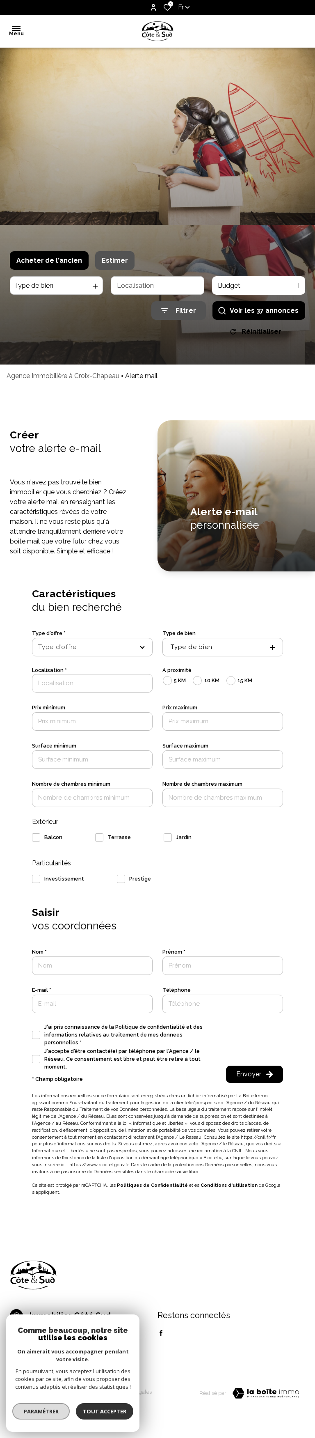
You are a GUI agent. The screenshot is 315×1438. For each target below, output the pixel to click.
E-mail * (41, 990)
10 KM (211, 680)
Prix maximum (179, 707)
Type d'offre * (49, 633)
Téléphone (176, 990)
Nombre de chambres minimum (71, 784)
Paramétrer (41, 1411)
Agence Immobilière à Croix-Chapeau (63, 376)
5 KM (180, 680)
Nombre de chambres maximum (202, 784)
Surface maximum (185, 746)
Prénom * (173, 952)
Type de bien (179, 633)
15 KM (244, 680)
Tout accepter (104, 1411)
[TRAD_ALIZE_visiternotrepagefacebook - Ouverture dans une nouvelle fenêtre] (161, 1333)
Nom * (39, 952)
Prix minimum (48, 707)
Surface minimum (54, 746)
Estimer (115, 260)
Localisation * (49, 670)
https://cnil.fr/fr (258, 1137)
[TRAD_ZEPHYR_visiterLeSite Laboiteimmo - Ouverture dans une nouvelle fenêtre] (265, 1393)
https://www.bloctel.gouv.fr (98, 1164)
